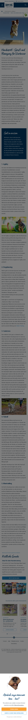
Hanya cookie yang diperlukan (14, 713)
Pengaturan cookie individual (14, 717)
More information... (19, 705)
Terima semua (14, 709)
